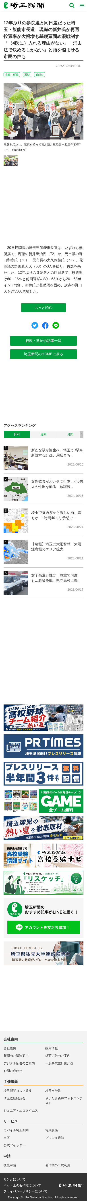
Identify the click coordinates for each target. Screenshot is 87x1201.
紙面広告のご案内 (57, 1055)
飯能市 (39, 74)
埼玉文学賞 (53, 1090)
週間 (43, 434)
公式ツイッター (14, 1145)
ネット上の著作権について (22, 1185)
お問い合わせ (13, 1071)
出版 (7, 1137)
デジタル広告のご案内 (19, 1063)
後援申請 (10, 1165)
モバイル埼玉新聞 (16, 1130)
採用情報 (51, 1048)
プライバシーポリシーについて (25, 1191)
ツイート (34, 325)
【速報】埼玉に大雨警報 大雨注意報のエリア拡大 (56, 546)
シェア (45, 325)
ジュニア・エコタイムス (21, 1110)
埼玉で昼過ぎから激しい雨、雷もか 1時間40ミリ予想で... (56, 515)
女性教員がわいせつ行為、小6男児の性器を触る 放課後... (57, 483)
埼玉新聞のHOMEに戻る (43, 354)
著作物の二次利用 (57, 1165)
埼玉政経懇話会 (14, 1098)
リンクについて (14, 1179)
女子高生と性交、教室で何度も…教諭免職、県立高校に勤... (55, 577)
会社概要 (10, 1048)
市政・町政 (12, 74)
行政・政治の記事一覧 (43, 341)
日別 (17, 434)
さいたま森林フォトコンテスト (64, 1100)
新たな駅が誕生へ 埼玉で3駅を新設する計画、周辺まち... (57, 452)
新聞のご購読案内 (16, 1055)
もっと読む (43, 307)
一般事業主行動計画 (59, 1063)
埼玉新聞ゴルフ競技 (18, 1090)
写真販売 (51, 1130)
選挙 (27, 74)
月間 (70, 434)
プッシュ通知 (54, 1137)
